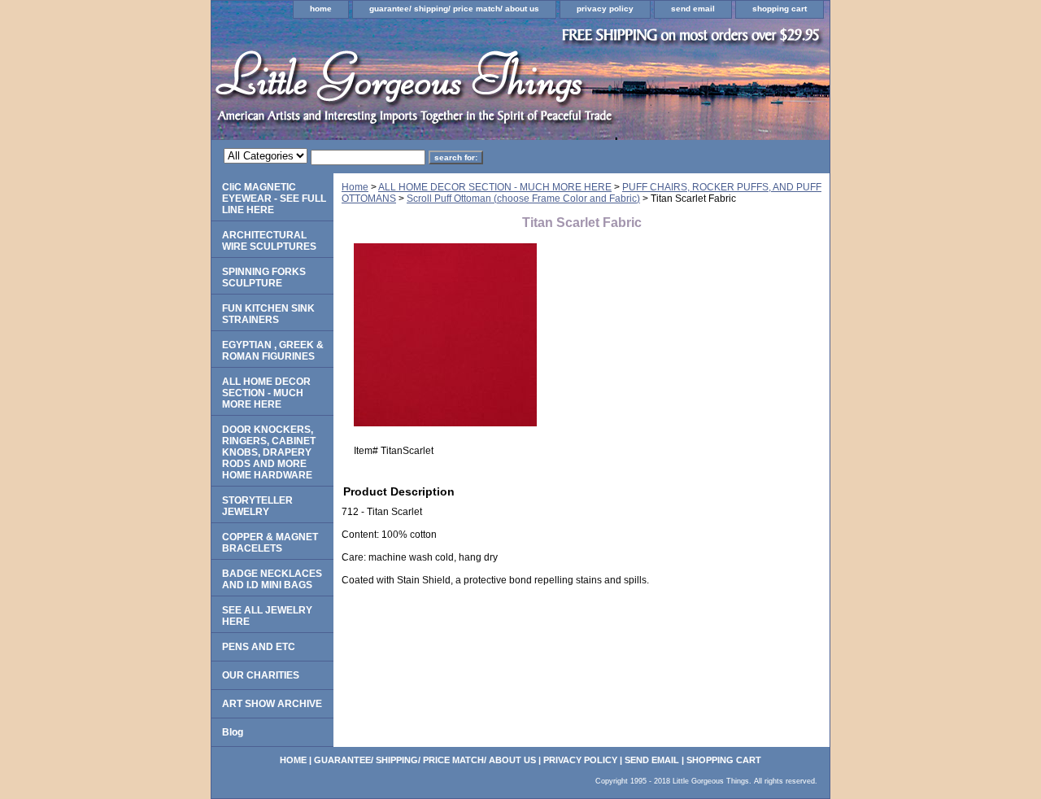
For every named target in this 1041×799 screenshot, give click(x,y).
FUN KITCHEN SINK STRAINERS (268, 314)
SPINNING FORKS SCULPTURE (264, 277)
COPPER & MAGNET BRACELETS (270, 542)
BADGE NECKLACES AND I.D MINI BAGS (272, 579)
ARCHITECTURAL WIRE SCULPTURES (269, 240)
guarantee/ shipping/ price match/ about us (454, 8)
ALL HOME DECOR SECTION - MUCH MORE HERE (495, 187)
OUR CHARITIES (260, 675)
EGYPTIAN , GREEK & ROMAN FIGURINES (273, 350)
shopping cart (779, 8)
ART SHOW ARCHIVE (272, 703)
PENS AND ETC (258, 647)
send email (693, 8)
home (321, 8)
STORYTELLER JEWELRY (257, 506)
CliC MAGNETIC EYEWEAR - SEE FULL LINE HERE (274, 198)
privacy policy (605, 8)
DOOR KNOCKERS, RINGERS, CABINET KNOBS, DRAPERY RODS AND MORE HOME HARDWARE (269, 452)
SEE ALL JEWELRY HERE (267, 616)
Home (355, 187)
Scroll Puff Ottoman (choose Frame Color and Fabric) (523, 198)
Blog (232, 732)
